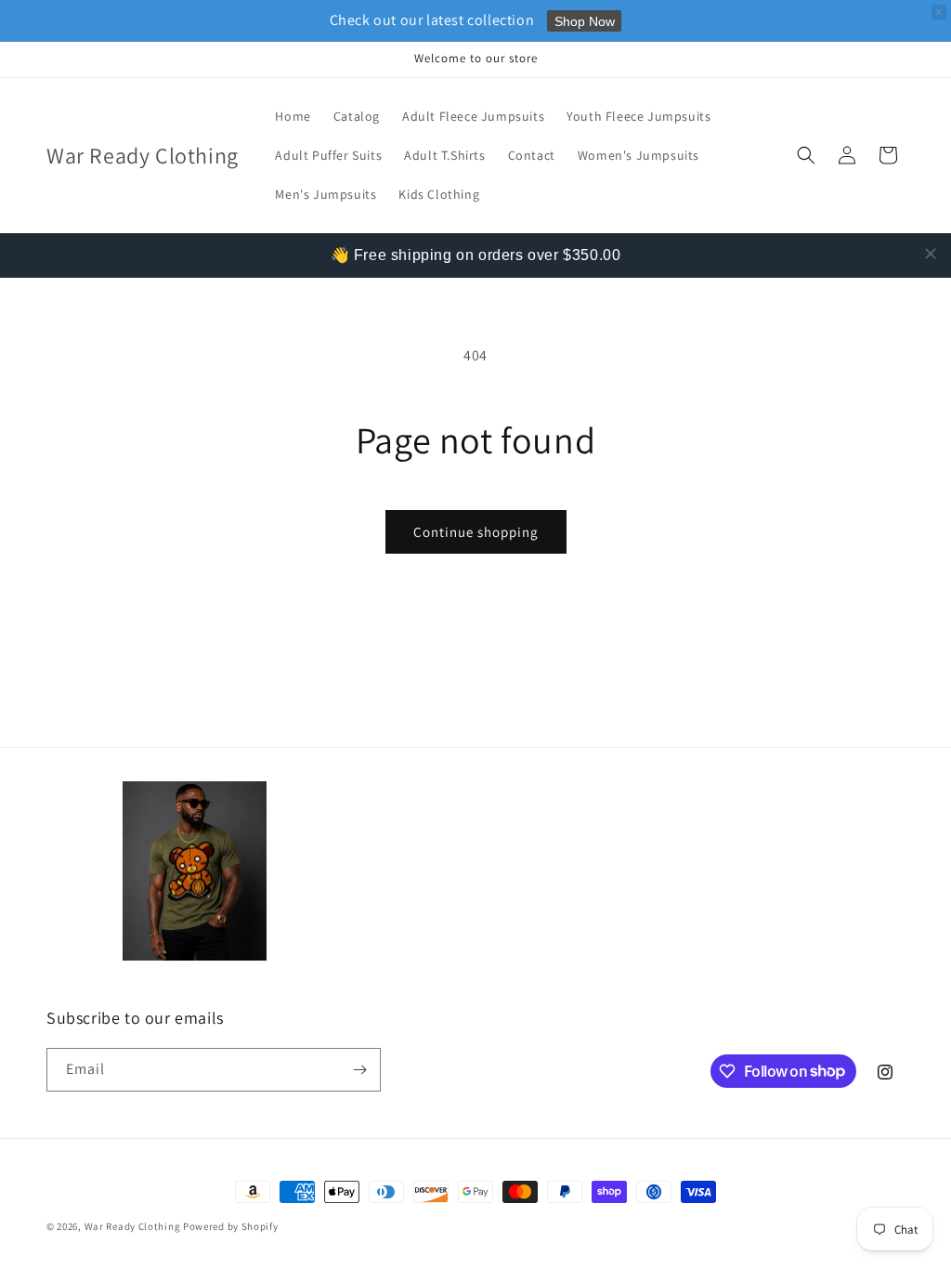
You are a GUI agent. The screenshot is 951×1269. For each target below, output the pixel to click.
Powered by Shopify (231, 1226)
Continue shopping (476, 532)
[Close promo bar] (938, 12)
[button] (806, 155)
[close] (930, 253)
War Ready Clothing (134, 1226)
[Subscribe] (359, 1070)
